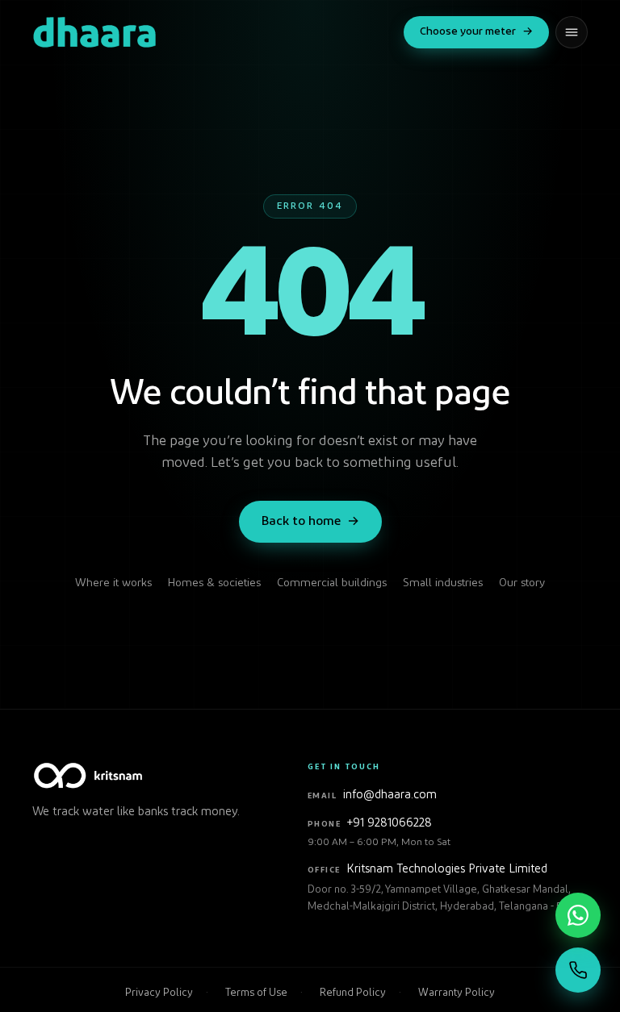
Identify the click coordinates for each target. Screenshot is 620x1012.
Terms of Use (256, 993)
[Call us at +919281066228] (578, 970)
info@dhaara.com (390, 795)
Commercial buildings (332, 583)
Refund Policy (353, 993)
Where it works (113, 583)
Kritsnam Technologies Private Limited (446, 870)
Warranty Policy (456, 993)
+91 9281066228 (389, 824)
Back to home (310, 521)
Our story (522, 583)
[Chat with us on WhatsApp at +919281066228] (578, 915)
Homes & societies (214, 583)
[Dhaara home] (94, 32)
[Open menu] (571, 32)
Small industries (443, 583)
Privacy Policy (159, 993)
